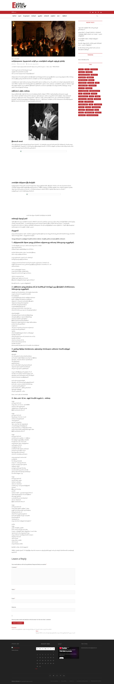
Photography (94, 69)
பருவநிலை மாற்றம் (83, 104)
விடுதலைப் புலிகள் (89, 112)
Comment (14, 567)
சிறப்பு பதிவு (30, 64)
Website (14, 607)
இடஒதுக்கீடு (82, 77)
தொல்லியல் (97, 99)
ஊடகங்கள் (90, 82)
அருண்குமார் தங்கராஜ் (84, 74)
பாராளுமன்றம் (98, 104)
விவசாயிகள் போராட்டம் (92, 115)
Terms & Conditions (54, 681)
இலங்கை (91, 80)
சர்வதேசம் (33, 15)
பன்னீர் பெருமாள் (88, 101)
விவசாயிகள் (82, 115)
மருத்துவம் (81, 109)
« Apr (36, 668)
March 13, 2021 (21, 64)
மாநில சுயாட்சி (90, 109)
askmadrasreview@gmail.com (90, 647)
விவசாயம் (98, 112)
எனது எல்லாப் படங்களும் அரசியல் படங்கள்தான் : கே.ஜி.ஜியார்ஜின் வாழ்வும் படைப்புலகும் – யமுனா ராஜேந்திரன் (90, 34)
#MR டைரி (14, 12)
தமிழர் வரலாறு (82, 99)
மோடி (97, 109)
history (87, 69)
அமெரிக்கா (89, 72)
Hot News (16, 58)
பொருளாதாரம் (26, 15)
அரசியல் (14, 15)
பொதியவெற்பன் (96, 107)
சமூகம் (19, 15)
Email (13, 598)
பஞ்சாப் (80, 101)
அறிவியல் (64, 15)
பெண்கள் (81, 107)
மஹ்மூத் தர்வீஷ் (35, 64)
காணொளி (46, 15)
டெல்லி (91, 96)
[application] (68, 653)
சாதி (80, 93)
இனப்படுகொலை (82, 80)
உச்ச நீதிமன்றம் (82, 82)
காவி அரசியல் (92, 85)
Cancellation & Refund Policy (82, 681)
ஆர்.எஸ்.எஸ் (94, 74)
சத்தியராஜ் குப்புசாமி (94, 90)
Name (13, 589)
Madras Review (15, 681)
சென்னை (94, 93)
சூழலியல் (40, 15)
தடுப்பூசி (97, 96)
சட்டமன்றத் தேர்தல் (83, 90)
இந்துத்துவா (90, 77)
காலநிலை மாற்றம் (83, 85)
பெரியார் (88, 107)
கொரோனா (88, 88)
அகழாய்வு (81, 72)
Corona (81, 69)
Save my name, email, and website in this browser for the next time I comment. (31, 619)
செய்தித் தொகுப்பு (83, 96)
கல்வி (97, 82)
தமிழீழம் (90, 99)
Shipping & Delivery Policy (96, 680)
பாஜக (91, 104)
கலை (58, 15)
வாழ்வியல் (53, 15)
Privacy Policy (64, 681)
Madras (14, 64)
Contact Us (71, 681)
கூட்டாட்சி (81, 88)
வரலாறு (81, 112)
